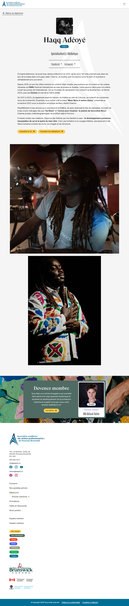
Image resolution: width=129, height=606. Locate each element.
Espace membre (16, 518)
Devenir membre (16, 523)
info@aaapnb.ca (14, 463)
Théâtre (14, 556)
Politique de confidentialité (71, 602)
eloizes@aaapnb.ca (16, 471)
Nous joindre (14, 510)
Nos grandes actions (18, 488)
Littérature (14, 548)
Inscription (51, 410)
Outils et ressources (18, 506)
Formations (14, 501)
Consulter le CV (27, 131)
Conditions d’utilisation (90, 602)
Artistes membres (21, 496)
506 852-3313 (14, 460)
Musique (14, 552)
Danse (13, 544)
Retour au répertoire (12, 13)
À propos (13, 483)
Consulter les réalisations (51, 131)
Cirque (13, 540)
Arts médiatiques (17, 535)
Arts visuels (15, 531)
